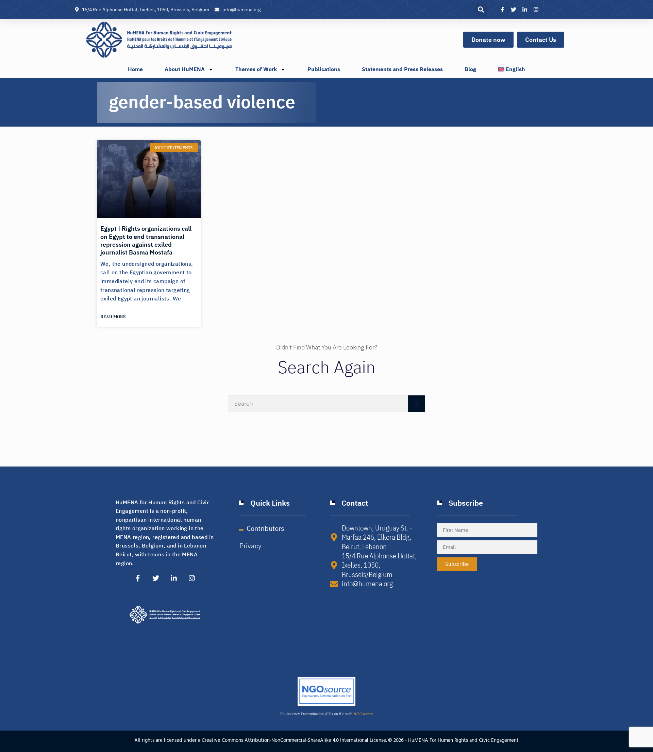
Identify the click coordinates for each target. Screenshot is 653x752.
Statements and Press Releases (402, 69)
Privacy (250, 546)
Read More (113, 317)
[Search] (416, 403)
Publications (323, 69)
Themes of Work (256, 69)
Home (135, 69)
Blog (470, 69)
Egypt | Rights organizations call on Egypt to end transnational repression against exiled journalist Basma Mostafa (145, 240)
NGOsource (363, 713)
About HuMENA (185, 69)
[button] (481, 9)
